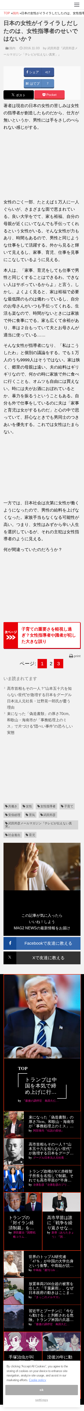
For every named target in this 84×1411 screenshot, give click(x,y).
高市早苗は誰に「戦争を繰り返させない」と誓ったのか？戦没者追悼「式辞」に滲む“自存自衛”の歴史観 (60, 1222)
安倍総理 (14, 815)
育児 (32, 835)
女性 (29, 806)
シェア (33, 72)
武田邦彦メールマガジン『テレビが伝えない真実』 (38, 825)
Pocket (51, 95)
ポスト (20, 95)
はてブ (34, 83)
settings (41, 1400)
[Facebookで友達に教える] (42, 939)
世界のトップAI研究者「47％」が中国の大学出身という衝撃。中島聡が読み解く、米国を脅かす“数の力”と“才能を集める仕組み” (52, 1261)
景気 (32, 815)
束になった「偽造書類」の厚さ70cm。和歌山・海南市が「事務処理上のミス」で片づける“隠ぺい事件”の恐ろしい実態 (51, 1122)
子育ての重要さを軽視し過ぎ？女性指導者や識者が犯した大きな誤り (48, 635)
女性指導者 (48, 806)
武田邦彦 (49, 815)
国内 (12, 48)
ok (41, 1390)
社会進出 (14, 835)
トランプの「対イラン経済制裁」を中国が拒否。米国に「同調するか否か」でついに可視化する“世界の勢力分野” (22, 1222)
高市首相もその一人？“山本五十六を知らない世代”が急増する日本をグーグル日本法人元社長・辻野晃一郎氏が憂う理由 (51, 1149)
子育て (68, 806)
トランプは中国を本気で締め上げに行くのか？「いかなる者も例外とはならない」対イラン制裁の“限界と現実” (42, 1086)
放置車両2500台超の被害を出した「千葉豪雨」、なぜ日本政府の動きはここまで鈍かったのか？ (51, 1288)
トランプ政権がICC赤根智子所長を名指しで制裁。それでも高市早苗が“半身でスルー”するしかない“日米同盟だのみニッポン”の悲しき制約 (51, 1176)
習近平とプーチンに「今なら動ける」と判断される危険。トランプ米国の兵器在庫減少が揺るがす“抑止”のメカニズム (51, 1315)
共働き (12, 806)
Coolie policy (37, 1380)
